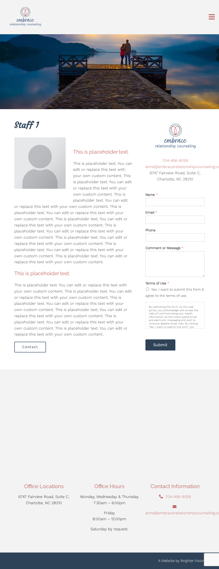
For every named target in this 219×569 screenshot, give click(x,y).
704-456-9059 (175, 160)
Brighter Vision (193, 561)
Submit (160, 345)
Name (151, 195)
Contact (30, 347)
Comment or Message (164, 248)
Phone (150, 230)
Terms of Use (157, 283)
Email (151, 212)
